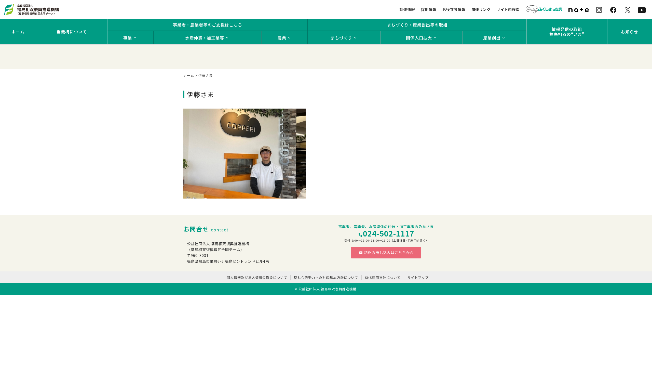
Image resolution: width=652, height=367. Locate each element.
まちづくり (341, 38)
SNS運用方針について (383, 277)
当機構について (72, 32)
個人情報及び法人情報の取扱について (257, 277)
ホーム (17, 32)
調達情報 (407, 9)
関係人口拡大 (419, 38)
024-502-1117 (388, 233)
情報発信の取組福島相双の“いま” (566, 31)
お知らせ (629, 32)
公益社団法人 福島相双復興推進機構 (327, 288)
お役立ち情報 (453, 9)
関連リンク (481, 9)
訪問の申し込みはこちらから (389, 252)
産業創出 (491, 38)
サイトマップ (418, 277)
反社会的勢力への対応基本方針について (326, 277)
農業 (282, 38)
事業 (127, 38)
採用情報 (428, 9)
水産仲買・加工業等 (204, 38)
